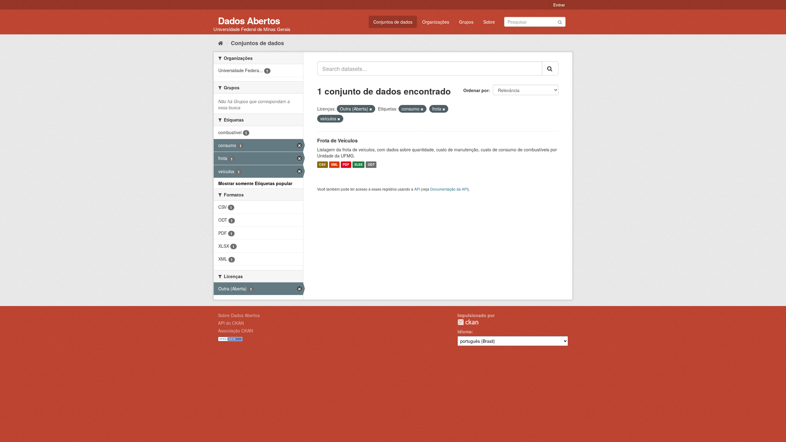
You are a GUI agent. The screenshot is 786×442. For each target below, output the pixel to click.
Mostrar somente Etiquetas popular (255, 183)
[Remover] (370, 109)
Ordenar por (475, 90)
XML (334, 164)
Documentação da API (449, 189)
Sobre (489, 22)
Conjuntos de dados (392, 22)
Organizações (435, 22)
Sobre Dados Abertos (239, 315)
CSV (322, 164)
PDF (346, 164)
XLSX (358, 164)
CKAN (467, 322)
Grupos (466, 22)
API (417, 189)
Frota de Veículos (337, 140)
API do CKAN (231, 323)
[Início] (220, 43)
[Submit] (559, 21)
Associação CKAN (235, 331)
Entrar (559, 5)
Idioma (464, 331)
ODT (371, 164)
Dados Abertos (249, 20)
